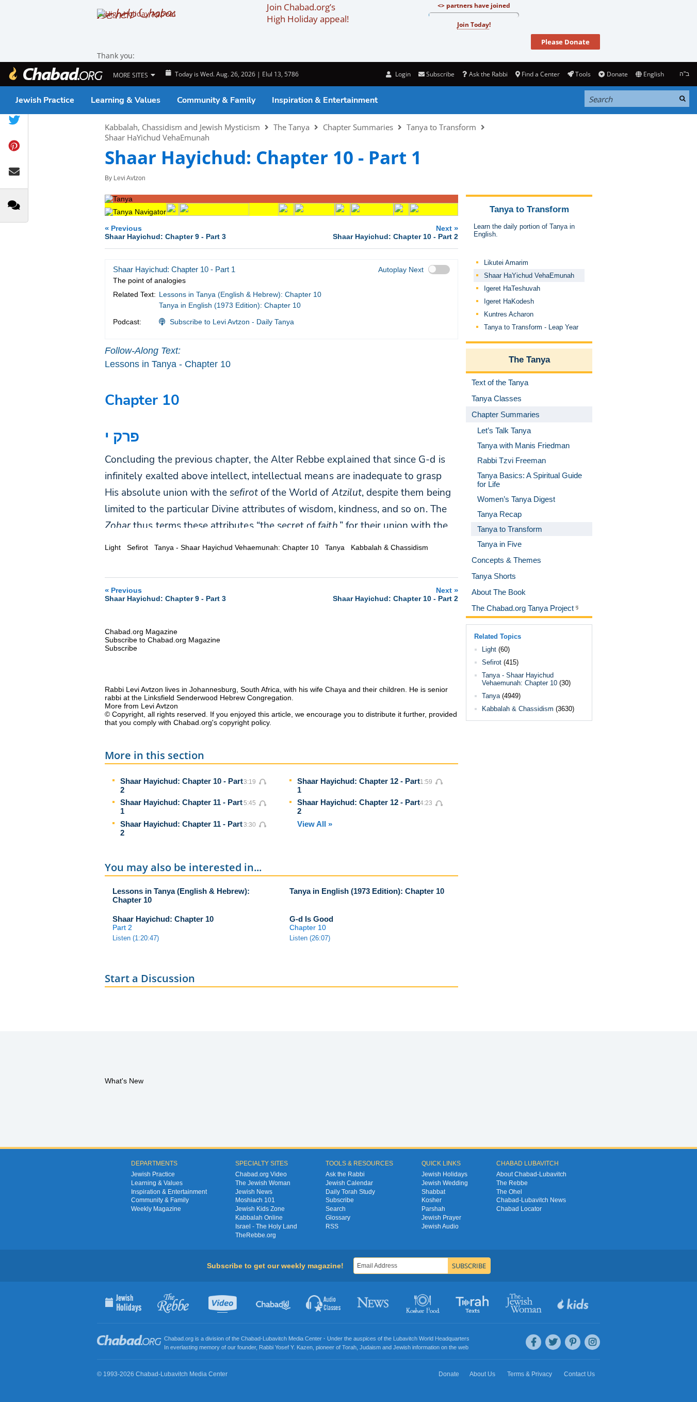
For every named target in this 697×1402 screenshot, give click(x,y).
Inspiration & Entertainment (325, 100)
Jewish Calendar (349, 1183)
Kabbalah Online (259, 1217)
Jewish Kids (574, 1302)
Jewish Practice (44, 100)
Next (395, 232)
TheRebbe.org (255, 1235)
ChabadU (274, 1302)
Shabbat (433, 1191)
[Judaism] (55, 74)
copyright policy (244, 722)
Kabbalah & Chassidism (518, 709)
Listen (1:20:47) (135, 938)
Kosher (432, 1200)
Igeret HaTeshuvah (512, 288)
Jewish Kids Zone (260, 1208)
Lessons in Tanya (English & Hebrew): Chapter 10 (240, 294)
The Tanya (291, 127)
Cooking (424, 1302)
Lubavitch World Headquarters (431, 1338)
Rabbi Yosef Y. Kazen (286, 1347)
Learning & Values (125, 100)
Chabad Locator (519, 1208)
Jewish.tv (223, 1302)
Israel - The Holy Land (266, 1226)
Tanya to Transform (441, 127)
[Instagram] (592, 1342)
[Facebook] (533, 1342)
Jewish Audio (440, 1226)
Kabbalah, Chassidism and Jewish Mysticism (182, 127)
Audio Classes (324, 1302)
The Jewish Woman (262, 1183)
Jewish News (253, 1191)
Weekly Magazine (156, 1208)
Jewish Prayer (441, 1217)
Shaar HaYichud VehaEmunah (157, 137)
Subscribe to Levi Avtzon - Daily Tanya (232, 322)
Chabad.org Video (261, 1174)
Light (489, 649)
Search (336, 1208)
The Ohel (509, 1191)
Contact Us (579, 1374)
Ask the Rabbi (488, 74)
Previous (165, 232)
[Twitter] (553, 1342)
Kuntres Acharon (508, 314)
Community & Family (216, 100)
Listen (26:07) (309, 938)
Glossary (338, 1217)
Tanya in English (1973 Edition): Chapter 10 (230, 305)
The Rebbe (512, 1183)
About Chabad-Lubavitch (531, 1174)
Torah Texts (474, 1302)
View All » (314, 824)
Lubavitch (275, 1338)
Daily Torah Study (350, 1191)
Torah (349, 1347)
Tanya (491, 696)
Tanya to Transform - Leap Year (531, 327)
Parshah (433, 1208)
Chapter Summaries (358, 127)
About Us (482, 1374)
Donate (617, 74)
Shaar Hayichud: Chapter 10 (163, 919)
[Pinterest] (572, 1342)
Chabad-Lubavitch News (531, 1200)
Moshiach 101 (255, 1200)
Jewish (402, 1347)
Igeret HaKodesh (509, 301)
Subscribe (340, 1200)
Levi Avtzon (129, 178)
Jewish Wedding (445, 1183)
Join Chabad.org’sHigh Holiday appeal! (308, 13)
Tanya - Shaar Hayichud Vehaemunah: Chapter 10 (519, 679)
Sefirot (491, 662)
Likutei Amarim (506, 262)
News (374, 1302)
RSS (332, 1226)
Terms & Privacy (529, 1374)
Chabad (251, 1338)
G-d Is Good (311, 919)
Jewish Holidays (444, 1174)
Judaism (370, 1347)
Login (402, 74)
